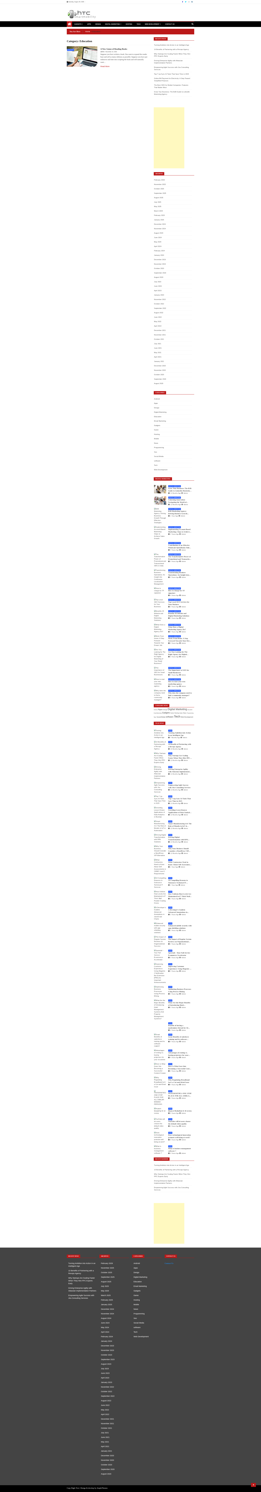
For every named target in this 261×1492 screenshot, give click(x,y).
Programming (159, 447)
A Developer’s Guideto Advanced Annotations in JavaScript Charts (177, 911)
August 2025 (158, 197)
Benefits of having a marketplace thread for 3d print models (178, 1027)
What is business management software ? (179, 1150)
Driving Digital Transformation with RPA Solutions (178, 838)
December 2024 (160, 224)
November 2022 (160, 299)
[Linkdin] (192, 2)
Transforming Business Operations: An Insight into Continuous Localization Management (178, 574)
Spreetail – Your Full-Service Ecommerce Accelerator (179, 954)
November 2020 (160, 370)
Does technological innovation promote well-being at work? (179, 1136)
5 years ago (174, 618)
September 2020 (160, 379)
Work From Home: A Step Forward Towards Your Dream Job (180, 640)
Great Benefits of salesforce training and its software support (178, 1038)
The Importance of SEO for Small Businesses (178, 671)
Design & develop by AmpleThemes (94, 1488)
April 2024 (157, 246)
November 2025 (160, 184)
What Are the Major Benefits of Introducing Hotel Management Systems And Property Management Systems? (179, 1004)
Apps (89, 24)
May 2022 (157, 321)
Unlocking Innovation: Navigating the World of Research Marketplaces (177, 501)
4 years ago (174, 595)
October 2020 (159, 374)
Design (98, 24)
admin (102, 51)
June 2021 (158, 348)
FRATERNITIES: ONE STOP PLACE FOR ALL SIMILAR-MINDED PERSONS (179, 1095)
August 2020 (158, 383)
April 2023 (157, 290)
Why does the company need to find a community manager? (180, 694)
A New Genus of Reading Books (113, 49)
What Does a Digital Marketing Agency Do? (177, 628)
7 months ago (175, 737)
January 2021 (159, 361)
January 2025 (159, 220)
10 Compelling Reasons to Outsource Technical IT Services (178, 881)
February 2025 (159, 215)
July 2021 (157, 344)
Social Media (158, 456)
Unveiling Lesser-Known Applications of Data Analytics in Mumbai (179, 811)
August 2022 (158, 312)
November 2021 (160, 335)
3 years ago (174, 550)
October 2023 (159, 268)
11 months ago (175, 493)
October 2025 (159, 189)
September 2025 (160, 193)
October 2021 (159, 339)
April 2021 (157, 357)
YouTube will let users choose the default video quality (179, 1123)
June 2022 (158, 317)
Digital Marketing (112, 24)
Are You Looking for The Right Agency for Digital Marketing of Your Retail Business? (177, 653)
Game (156, 430)
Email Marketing (160, 421)
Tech (138, 24)
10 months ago (175, 749)
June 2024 (158, 237)
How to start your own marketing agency (176, 683)
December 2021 (160, 330)
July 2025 (157, 202)
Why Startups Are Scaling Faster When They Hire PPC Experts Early (179, 757)
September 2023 (160, 273)
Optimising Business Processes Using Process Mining (179, 990)
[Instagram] (189, 2)
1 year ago (174, 516)
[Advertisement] (169, 137)
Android (157, 399)
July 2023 (157, 282)
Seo (155, 452)
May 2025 (157, 206)
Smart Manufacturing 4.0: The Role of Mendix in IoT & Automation (180, 825)
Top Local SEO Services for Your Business (178, 603)
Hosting (129, 24)
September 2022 (160, 308)
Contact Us (169, 24)
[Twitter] (186, 2)
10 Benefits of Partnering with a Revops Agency (171, 49)
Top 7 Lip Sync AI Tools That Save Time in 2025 (171, 74)
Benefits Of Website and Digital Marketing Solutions (178, 615)
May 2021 (157, 352)
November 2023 (160, 264)
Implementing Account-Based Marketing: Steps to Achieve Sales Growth (179, 531)
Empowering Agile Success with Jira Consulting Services (179, 786)
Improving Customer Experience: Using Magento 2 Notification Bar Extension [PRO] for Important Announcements (179, 968)
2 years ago (174, 534)
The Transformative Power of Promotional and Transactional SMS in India (180, 558)
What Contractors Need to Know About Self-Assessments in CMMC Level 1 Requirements (179, 863)
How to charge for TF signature (176, 592)
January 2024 (159, 255)
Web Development (152, 24)
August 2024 (158, 233)
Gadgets (77, 24)
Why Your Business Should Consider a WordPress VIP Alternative (178, 850)
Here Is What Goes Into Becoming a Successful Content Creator (180, 1067)
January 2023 (159, 295)
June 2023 (158, 286)
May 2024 (157, 242)
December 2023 (160, 259)
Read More (104, 66)
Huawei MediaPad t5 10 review (180, 1111)
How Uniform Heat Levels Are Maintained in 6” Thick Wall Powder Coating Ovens (179, 895)
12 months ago (175, 504)
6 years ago (174, 686)
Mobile (156, 439)
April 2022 (157, 326)
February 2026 (159, 180)
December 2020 (160, 366)
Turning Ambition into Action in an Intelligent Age (171, 45)
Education (71, 49)
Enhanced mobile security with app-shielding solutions (180, 927)
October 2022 (159, 304)
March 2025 (158, 211)
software (157, 461)
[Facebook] (182, 2)
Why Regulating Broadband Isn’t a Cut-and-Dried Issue (179, 1081)
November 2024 (160, 228)
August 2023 (158, 277)
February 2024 (159, 251)
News (156, 443)
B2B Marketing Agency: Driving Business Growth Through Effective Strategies (179, 512)
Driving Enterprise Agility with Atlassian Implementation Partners (179, 770)
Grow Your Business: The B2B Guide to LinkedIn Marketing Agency (179, 490)
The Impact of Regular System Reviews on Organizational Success (179, 940)
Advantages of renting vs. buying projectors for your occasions (178, 1054)
